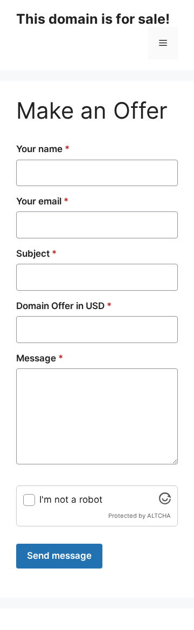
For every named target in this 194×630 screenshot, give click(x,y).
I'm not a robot (70, 499)
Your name (43, 148)
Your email (42, 201)
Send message (59, 555)
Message (39, 358)
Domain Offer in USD (64, 305)
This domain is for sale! (93, 19)
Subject (36, 253)
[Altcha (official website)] (165, 501)
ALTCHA (159, 515)
